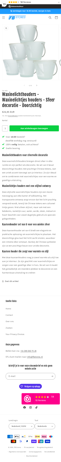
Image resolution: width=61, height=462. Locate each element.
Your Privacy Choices (15, 334)
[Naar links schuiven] (24, 85)
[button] (3, 17)
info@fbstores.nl (35, 356)
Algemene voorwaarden (17, 452)
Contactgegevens (35, 452)
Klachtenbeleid (31, 456)
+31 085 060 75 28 (28, 350)
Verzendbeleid (49, 452)
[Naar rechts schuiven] (37, 85)
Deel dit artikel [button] (12, 281)
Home (8, 308)
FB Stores (17, 447)
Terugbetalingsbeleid (45, 447)
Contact (9, 315)
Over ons (10, 321)
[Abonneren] (52, 376)
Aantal (4, 120)
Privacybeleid (29, 447)
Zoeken (9, 328)
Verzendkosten (13, 116)
